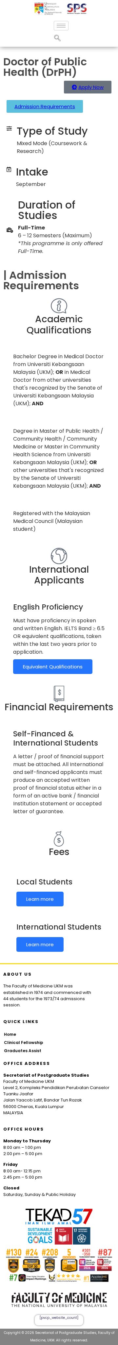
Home (10, 1034)
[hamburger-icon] (61, 25)
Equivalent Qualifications (53, 666)
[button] (57, 38)
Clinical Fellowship (23, 1042)
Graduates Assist (22, 1050)
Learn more (40, 899)
